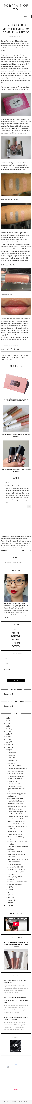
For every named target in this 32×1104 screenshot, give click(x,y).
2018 (7, 731)
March (9, 897)
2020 (7, 726)
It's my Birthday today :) (14, 864)
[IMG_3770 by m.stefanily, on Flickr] (16, 184)
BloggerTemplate (24, 1101)
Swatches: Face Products (18, 357)
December (10, 752)
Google (16, 1089)
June (9, 889)
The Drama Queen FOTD (15, 803)
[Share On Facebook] (11, 349)
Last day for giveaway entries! (16, 806)
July (8, 887)
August (9, 763)
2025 (7, 718)
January (10, 903)
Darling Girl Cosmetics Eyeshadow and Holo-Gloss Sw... (16, 789)
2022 (7, 720)
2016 (7, 736)
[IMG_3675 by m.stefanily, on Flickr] (16, 104)
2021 (7, 723)
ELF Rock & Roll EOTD (14, 851)
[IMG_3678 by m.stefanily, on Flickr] (16, 147)
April (8, 895)
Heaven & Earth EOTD (14, 834)
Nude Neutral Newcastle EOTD (17, 768)
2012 (7, 747)
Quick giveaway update (14, 809)
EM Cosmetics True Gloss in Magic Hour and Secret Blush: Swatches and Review (16, 945)
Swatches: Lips (6, 359)
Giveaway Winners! (13, 784)
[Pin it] (18, 349)
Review (19, 356)
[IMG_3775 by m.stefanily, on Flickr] (16, 216)
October (9, 758)
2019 (7, 728)
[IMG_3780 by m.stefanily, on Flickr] (16, 279)
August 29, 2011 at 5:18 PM (12, 485)
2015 (7, 739)
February (10, 900)
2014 (7, 742)
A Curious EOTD (12, 781)
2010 (7, 905)
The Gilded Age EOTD (14, 831)
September (10, 760)
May (8, 892)
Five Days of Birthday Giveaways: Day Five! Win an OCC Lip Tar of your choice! (16, 1000)
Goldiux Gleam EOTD (14, 766)
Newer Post (7, 550)
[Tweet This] (7, 349)
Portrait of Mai (16, 7)
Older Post (25, 550)
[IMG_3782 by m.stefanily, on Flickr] (16, 306)
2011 (7, 750)
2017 (7, 734)
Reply (28, 506)
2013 (7, 744)
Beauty (9, 356)
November (10, 755)
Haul (14, 356)
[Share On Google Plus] (14, 349)
